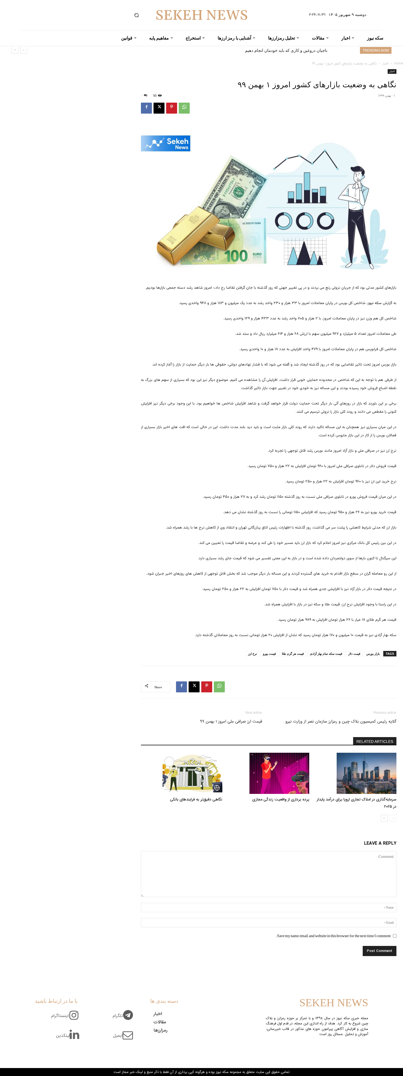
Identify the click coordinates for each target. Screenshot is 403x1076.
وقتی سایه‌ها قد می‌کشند (306, 50)
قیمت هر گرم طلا (293, 653)
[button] (136, 15)
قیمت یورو (269, 653)
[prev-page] (393, 818)
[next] (15, 50)
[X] (159, 108)
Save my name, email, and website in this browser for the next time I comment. (333, 936)
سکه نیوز (375, 303)
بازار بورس (373, 653)
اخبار (385, 63)
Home (398, 63)
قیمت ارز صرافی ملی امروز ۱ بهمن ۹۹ (231, 721)
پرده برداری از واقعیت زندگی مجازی (280, 799)
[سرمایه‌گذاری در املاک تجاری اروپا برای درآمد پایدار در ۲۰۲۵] (355, 773)
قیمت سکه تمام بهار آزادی (326, 653)
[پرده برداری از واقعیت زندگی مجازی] (269, 773)
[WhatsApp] (184, 108)
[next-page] (384, 818)
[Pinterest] (171, 108)
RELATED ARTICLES (374, 741)
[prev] (23, 50)
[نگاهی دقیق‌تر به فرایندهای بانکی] (181, 773)
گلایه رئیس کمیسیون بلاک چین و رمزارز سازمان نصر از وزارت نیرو (340, 721)
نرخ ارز (252, 653)
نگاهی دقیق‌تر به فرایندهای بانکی (196, 799)
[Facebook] (146, 108)
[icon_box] (125, 1019)
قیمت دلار (354, 653)
